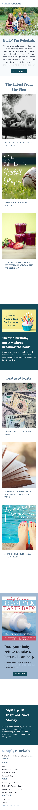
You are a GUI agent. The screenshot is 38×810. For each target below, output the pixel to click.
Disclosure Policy (9, 773)
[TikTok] (11, 805)
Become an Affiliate (10, 769)
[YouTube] (14, 805)
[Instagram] (7, 805)
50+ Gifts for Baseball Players (17, 203)
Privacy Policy (7, 776)
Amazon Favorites (9, 792)
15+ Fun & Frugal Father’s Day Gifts (19, 144)
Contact (5, 802)
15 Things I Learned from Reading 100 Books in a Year (18, 494)
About (4, 766)
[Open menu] (34, 3)
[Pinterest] (18, 805)
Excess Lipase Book (10, 783)
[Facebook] (3, 805)
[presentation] (19, 116)
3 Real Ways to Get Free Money (18, 433)
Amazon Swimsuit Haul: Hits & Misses (18, 555)
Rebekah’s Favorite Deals (12, 786)
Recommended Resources (13, 789)
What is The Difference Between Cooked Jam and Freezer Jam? (19, 265)
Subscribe (6, 799)
